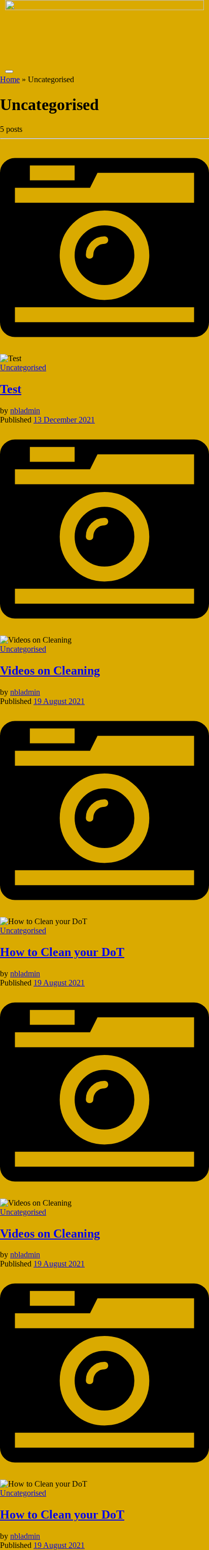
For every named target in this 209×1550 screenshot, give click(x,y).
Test (10, 389)
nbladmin (25, 410)
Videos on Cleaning (50, 670)
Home (10, 79)
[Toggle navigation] (9, 71)
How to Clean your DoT (62, 952)
